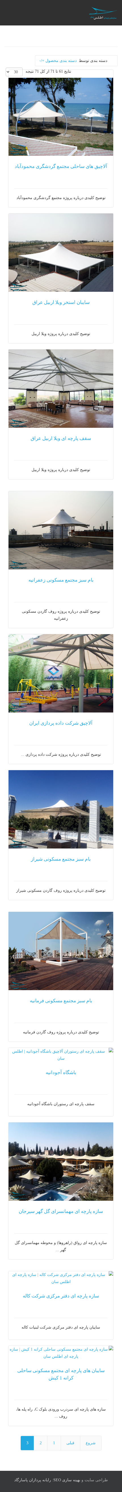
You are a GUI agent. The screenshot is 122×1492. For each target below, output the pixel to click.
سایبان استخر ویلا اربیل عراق (61, 302)
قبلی (70, 1443)
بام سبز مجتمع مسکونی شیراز (61, 859)
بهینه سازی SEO (66, 1480)
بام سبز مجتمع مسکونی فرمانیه (61, 1000)
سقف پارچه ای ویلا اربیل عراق (61, 438)
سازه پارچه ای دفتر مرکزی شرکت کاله (61, 1296)
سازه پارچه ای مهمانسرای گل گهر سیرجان (61, 1211)
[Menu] (47, 12)
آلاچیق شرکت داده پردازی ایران (60, 723)
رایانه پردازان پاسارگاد (32, 1480)
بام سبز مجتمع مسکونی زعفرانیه (61, 580)
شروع (91, 1443)
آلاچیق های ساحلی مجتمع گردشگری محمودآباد (61, 166)
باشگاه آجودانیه (61, 1072)
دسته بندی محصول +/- (58, 61)
